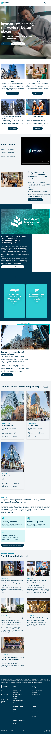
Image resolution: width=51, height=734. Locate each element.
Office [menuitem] (15, 687)
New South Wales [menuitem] (17, 694)
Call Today (5, 694)
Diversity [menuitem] (34, 716)
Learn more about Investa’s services (12, 545)
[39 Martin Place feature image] (38, 406)
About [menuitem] (34, 707)
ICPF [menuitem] (14, 710)
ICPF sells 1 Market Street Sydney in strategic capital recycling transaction (12, 583)
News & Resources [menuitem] (19, 720)
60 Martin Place (7, 426)
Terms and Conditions (23, 730)
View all (45, 387)
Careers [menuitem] (34, 714)
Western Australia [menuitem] (18, 700)
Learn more (38, 128)
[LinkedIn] (44, 731)
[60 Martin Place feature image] (12, 406)
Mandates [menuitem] (16, 714)
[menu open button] (48, 3)
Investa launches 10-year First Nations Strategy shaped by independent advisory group (37, 583)
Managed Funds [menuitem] (18, 707)
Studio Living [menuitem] (35, 692)
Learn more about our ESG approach (12, 266)
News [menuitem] (14, 723)
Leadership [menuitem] (35, 712)
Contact (3, 691)
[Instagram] (47, 731)
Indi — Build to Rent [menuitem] (37, 690)
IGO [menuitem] (14, 712)
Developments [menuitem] (17, 690)
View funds (6, 44)
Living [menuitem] (34, 687)
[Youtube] (49, 731)
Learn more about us (35, 199)
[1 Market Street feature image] (12, 457)
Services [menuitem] (15, 692)
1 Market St (6, 476)
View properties (7, 375)
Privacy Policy (15, 730)
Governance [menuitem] (35, 710)
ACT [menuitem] (14, 702)
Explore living (37, 93)
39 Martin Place (33, 426)
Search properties (18, 44)
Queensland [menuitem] (16, 696)
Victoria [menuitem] (15, 698)
